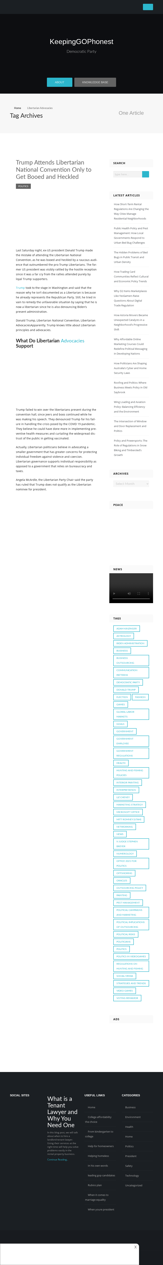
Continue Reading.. (57, 1159)
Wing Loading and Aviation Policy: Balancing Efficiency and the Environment (130, 406)
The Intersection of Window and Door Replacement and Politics (130, 426)
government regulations (124, 753)
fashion (140, 697)
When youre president (101, 1209)
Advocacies (72, 341)
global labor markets (125, 714)
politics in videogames (131, 956)
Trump (20, 288)
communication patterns (126, 672)
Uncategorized (133, 1185)
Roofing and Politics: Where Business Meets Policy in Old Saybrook (130, 387)
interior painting (127, 782)
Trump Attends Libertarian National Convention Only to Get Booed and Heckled (53, 170)
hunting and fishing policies (129, 772)
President (131, 1156)
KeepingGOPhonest (81, 41)
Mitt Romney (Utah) (128, 819)
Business (130, 1107)
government (124, 731)
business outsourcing (125, 660)
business (122, 651)
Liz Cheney (123, 797)
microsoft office (128, 812)
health (120, 763)
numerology (125, 853)
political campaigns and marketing (129, 912)
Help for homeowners (101, 1146)
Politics (23, 186)
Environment (133, 1117)
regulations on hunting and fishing (129, 966)
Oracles (121, 880)
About (59, 82)
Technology (132, 1175)
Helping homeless (98, 1156)
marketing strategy (129, 804)
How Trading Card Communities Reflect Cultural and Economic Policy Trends (131, 276)
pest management (128, 902)
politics (121, 949)
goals (120, 724)
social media (124, 976)
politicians (123, 942)
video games (124, 991)
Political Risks (125, 934)
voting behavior (127, 998)
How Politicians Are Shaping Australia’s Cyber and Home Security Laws (130, 368)
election (122, 697)
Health (129, 1127)
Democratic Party (81, 52)
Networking (124, 827)
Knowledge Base (95, 82)
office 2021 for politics (126, 863)
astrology (123, 636)
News (119, 834)
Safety (129, 1166)
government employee (124, 741)
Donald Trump (126, 690)
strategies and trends (131, 983)
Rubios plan (95, 1185)
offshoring (124, 873)
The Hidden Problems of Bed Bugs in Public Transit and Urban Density (131, 257)
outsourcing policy (129, 888)
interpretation (126, 790)
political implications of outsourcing (130, 924)
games (120, 704)
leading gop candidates (101, 1175)
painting (121, 895)
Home (91, 1107)
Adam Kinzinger (126, 628)
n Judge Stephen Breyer (127, 844)
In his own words (98, 1165)
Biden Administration (130, 643)
